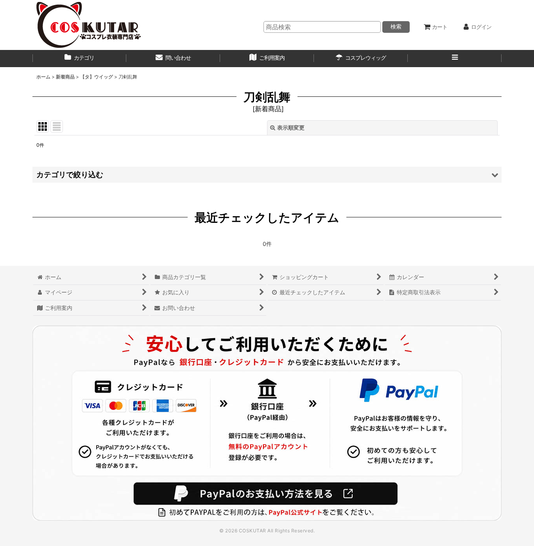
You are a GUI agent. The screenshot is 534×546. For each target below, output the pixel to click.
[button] (455, 58)
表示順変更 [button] (291, 127)
